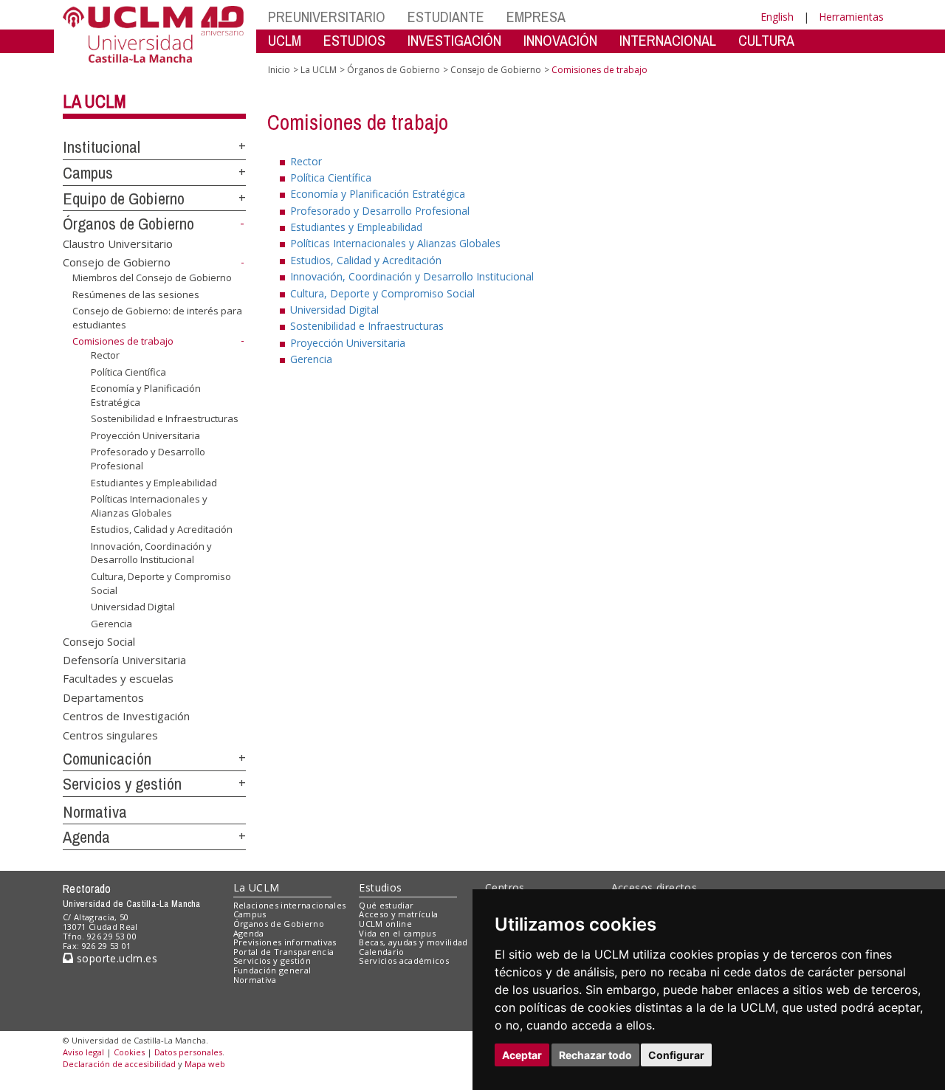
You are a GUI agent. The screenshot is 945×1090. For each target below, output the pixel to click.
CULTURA (766, 40)
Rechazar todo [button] (595, 1055)
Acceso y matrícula (398, 914)
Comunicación (107, 759)
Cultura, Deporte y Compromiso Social (161, 583)
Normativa (95, 812)
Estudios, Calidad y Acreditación (162, 529)
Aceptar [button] (522, 1055)
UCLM (284, 40)
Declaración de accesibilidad (119, 1063)
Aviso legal (83, 1052)
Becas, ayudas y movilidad (413, 942)
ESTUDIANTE (446, 17)
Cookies (129, 1052)
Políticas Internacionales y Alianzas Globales (149, 505)
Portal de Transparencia (283, 951)
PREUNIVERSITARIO (326, 17)
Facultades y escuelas (118, 678)
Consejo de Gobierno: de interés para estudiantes (157, 317)
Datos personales (188, 1052)
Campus (88, 173)
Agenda (86, 837)
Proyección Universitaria (145, 435)
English (777, 17)
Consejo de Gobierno (117, 262)
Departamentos (103, 696)
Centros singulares (110, 734)
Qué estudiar (386, 905)
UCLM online (385, 923)
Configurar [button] (676, 1055)
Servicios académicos (404, 960)
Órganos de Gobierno (128, 224)
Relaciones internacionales (289, 905)
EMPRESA (536, 17)
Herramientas (851, 17)
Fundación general (272, 970)
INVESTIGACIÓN (454, 40)
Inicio (279, 69)
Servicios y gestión (122, 784)
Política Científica (128, 372)
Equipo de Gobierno (124, 198)
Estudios (380, 887)
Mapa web (205, 1063)
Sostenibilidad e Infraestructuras (164, 418)
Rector (105, 355)
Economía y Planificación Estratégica (146, 395)
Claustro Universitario (118, 243)
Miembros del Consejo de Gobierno (152, 277)
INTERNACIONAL (667, 40)
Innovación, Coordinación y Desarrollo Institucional (151, 552)
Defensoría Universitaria (124, 659)
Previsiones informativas (285, 942)
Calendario (381, 951)
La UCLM (94, 101)
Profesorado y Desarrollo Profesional (148, 458)
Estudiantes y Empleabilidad (154, 482)
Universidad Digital (133, 606)
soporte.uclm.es (115, 958)
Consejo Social (99, 640)
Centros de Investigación (126, 715)
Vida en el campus (397, 933)
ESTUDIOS (354, 40)
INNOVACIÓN (560, 40)
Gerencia (111, 623)
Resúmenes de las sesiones (135, 294)
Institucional (101, 147)
